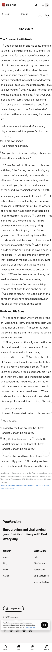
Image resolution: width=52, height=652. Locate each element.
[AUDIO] (40, 15)
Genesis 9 (6, 14)
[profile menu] (45, 5)
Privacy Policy (30, 627)
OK (44, 625)
